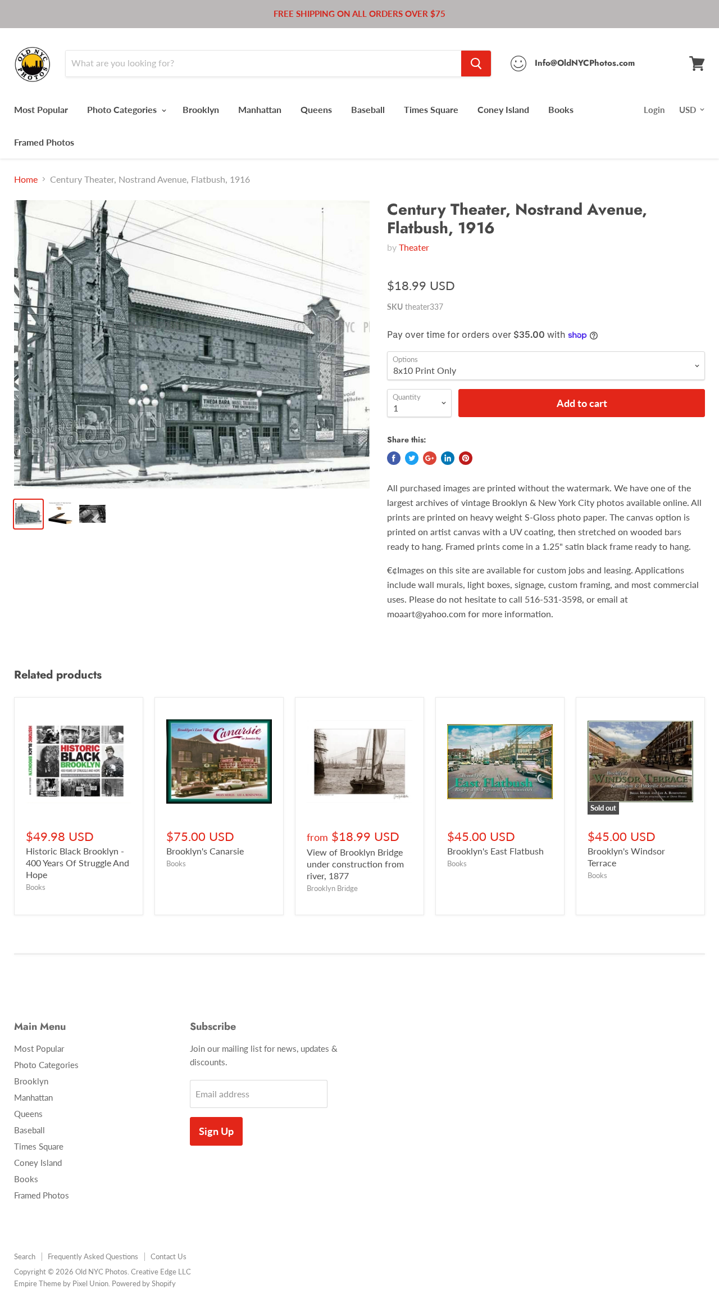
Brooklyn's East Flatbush (495, 850)
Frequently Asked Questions (93, 1256)
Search (24, 1256)
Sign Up (216, 1131)
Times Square (431, 109)
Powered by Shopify (144, 1283)
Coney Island (503, 109)
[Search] (476, 63)
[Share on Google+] (429, 458)
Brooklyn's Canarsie (205, 850)
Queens (316, 109)
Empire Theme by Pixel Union (61, 1283)
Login (654, 110)
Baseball (368, 109)
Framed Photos (44, 142)
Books (561, 109)
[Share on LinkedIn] (447, 458)
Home (26, 179)
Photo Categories (123, 109)
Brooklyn (201, 109)
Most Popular (41, 109)
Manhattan (259, 109)
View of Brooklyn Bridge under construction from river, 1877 (355, 864)
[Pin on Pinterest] (465, 458)
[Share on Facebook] (394, 458)
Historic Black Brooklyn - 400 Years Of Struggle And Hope (77, 862)
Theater (414, 247)
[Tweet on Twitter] (411, 458)
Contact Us (168, 1256)
